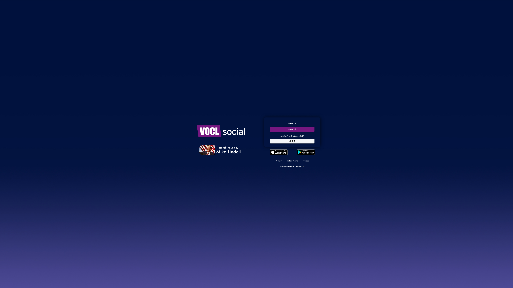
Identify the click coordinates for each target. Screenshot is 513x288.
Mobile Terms (292, 161)
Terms (306, 161)
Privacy (278, 161)
